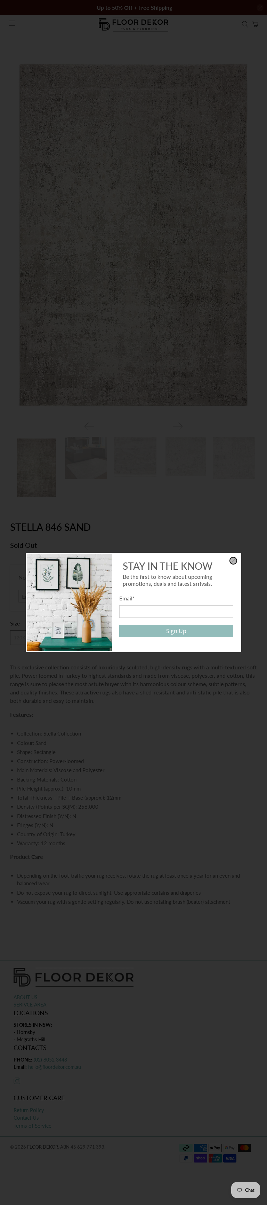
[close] (233, 560)
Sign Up (176, 631)
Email (127, 598)
